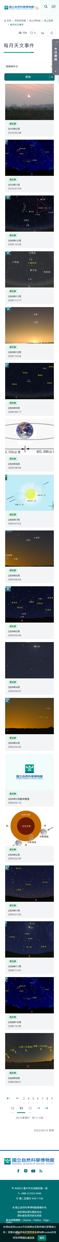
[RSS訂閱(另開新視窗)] (41, 1170)
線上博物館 (35, 20)
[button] (32, 33)
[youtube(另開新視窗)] (33, 1170)
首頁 (9, 20)
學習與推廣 (20, 20)
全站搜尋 (46, 7)
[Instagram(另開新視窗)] (25, 1170)
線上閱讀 (48, 20)
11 (21, 1108)
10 (12, 1108)
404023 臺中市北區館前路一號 (31, 1188)
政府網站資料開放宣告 (29, 1212)
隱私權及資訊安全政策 (29, 1215)
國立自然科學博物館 (20, 7)
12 (30, 1108)
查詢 (28, 76)
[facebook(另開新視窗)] (18, 1170)
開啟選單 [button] (54, 7)
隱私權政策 (28, 1237)
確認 (41, 1237)
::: (1, 22)
